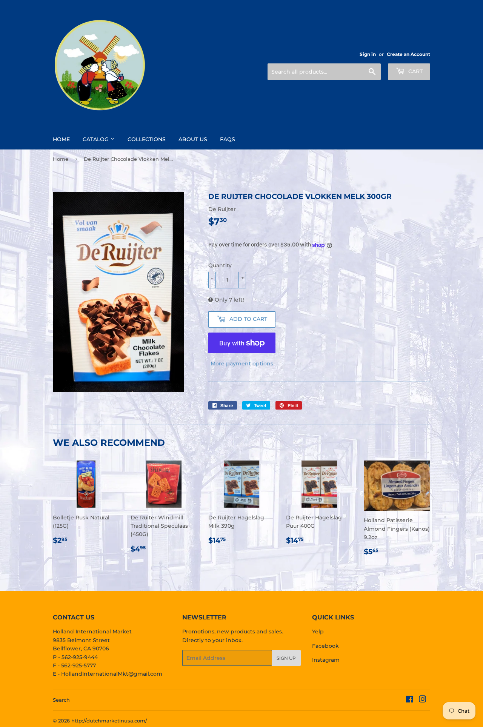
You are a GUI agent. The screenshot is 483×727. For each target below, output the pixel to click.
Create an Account (408, 54)
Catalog (96, 139)
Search (61, 700)
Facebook (325, 645)
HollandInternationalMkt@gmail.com (111, 673)
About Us (192, 139)
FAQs (227, 139)
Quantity (220, 265)
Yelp (318, 631)
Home (61, 139)
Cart (415, 71)
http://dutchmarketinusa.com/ (109, 721)
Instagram (326, 659)
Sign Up (286, 658)
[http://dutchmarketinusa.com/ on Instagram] (422, 700)
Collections (147, 139)
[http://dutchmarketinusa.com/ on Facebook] (410, 700)
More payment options (242, 363)
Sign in (368, 54)
